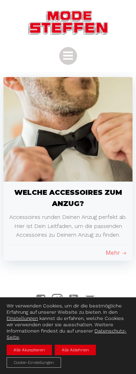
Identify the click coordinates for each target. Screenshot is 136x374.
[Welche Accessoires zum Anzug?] (68, 128)
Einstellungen (22, 318)
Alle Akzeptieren (29, 350)
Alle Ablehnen (75, 350)
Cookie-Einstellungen (34, 362)
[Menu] (68, 56)
